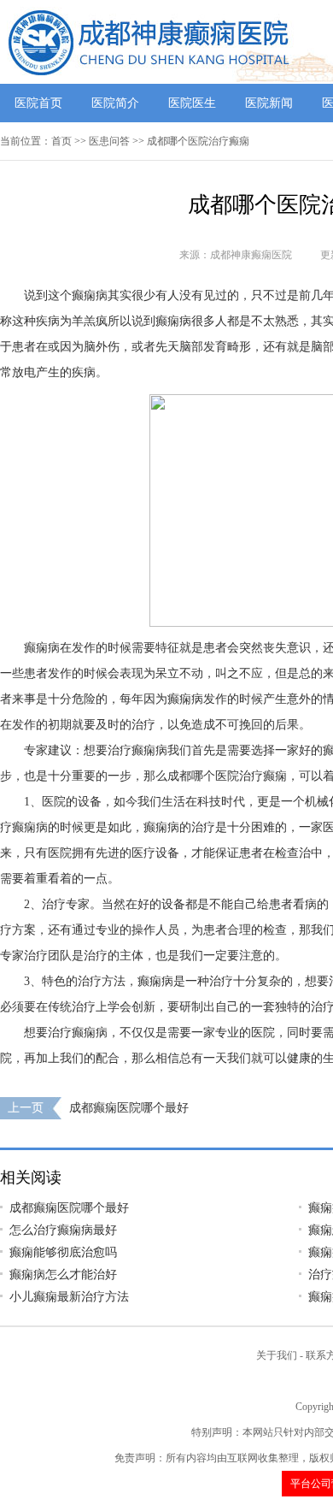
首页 (61, 141)
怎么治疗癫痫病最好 (63, 1230)
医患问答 (109, 141)
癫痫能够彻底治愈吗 (63, 1252)
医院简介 (115, 103)
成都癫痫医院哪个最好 (129, 1107)
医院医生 (192, 103)
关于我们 (276, 1355)
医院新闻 (269, 103)
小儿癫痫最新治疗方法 (69, 1296)
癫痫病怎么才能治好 (63, 1274)
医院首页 (38, 103)
